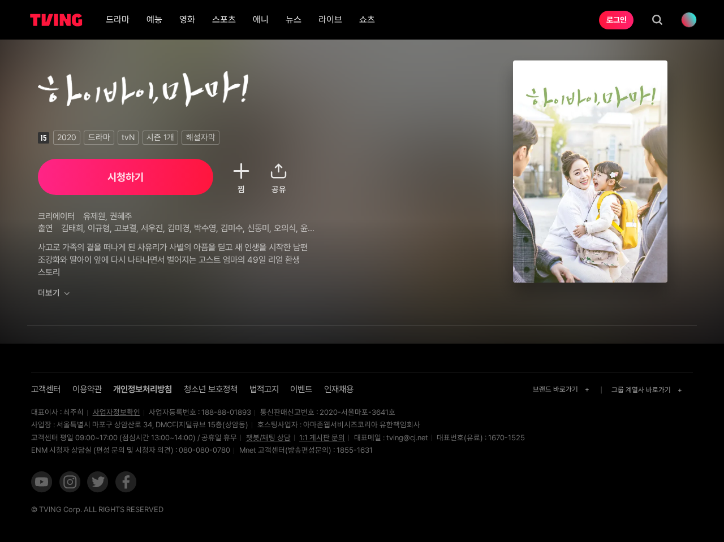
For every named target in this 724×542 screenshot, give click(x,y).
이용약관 (87, 389)
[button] (41, 483)
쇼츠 (367, 19)
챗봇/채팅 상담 (268, 437)
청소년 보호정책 (211, 389)
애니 (261, 19)
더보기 (49, 292)
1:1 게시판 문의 (322, 437)
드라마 (118, 19)
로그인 (616, 19)
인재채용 (339, 389)
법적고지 (264, 389)
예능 (154, 19)
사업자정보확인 (116, 412)
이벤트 (301, 389)
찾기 (657, 20)
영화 (187, 19)
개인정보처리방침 (142, 389)
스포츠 (224, 19)
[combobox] (562, 389)
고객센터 (46, 389)
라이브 (330, 19)
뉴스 (293, 19)
